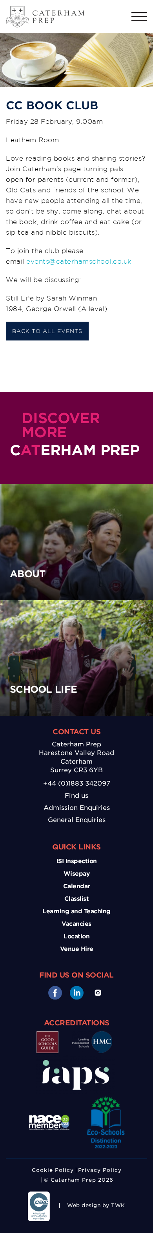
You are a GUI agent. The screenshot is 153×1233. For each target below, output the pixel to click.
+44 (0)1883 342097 (76, 783)
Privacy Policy (100, 1170)
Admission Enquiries (77, 807)
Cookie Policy (53, 1170)
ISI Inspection (76, 861)
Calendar (76, 886)
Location (76, 936)
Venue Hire (76, 948)
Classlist (76, 898)
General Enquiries (77, 820)
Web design (83, 1205)
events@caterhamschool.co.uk (79, 261)
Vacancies (76, 923)
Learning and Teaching (76, 911)
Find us (76, 795)
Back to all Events (47, 331)
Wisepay (77, 873)
